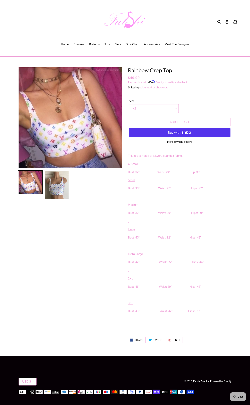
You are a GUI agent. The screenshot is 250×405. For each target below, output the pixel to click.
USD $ (26, 381)
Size (132, 101)
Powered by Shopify (220, 381)
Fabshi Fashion (201, 381)
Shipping (133, 87)
